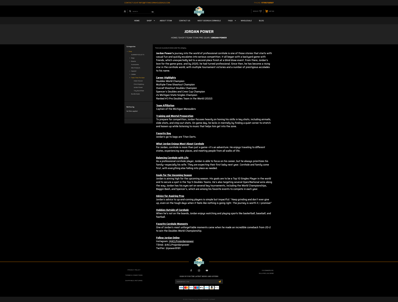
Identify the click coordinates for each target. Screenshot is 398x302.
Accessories (135, 64)
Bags (133, 58)
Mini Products (135, 68)
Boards (133, 61)
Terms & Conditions (134, 275)
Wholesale (246, 20)
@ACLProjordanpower (181, 241)
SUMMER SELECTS (137, 54)
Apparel (133, 71)
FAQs (230, 20)
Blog (261, 20)
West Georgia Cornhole (209, 20)
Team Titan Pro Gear (138, 77)
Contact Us (184, 20)
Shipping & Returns (134, 280)
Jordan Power (138, 87)
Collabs (133, 74)
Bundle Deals (135, 94)
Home (137, 20)
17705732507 (267, 2)
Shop (149, 20)
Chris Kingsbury (139, 84)
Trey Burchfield (139, 91)
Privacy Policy (133, 270)
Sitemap (212, 299)
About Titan (166, 20)
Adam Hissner (138, 81)
